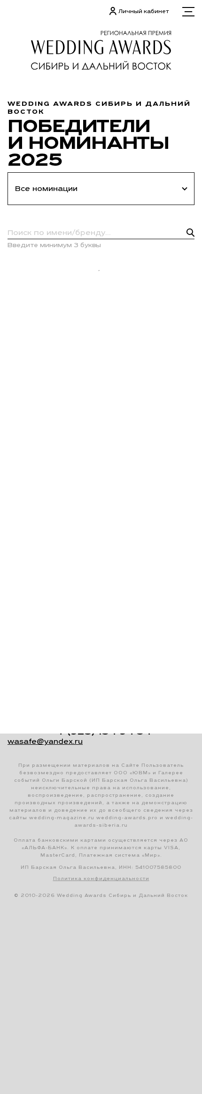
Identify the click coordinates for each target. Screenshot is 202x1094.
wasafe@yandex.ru (45, 741)
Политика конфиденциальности (101, 878)
